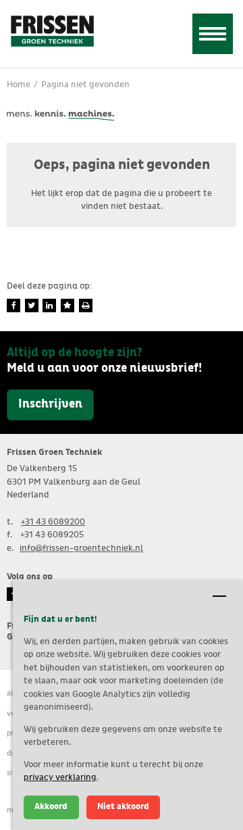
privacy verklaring (60, 777)
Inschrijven (50, 404)
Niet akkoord (123, 806)
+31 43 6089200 (53, 522)
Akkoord (51, 806)
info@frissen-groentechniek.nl (81, 548)
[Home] (52, 30)
